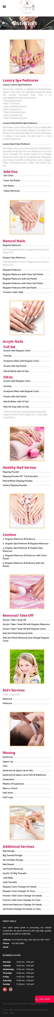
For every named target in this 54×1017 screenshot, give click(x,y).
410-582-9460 (18, 943)
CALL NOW (44, 999)
